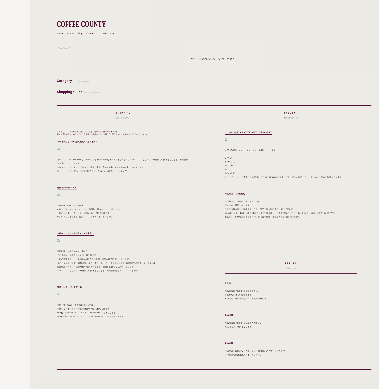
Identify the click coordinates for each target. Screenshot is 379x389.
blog (80, 33)
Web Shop (63, 48)
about (70, 33)
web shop (108, 33)
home (60, 33)
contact (90, 33)
